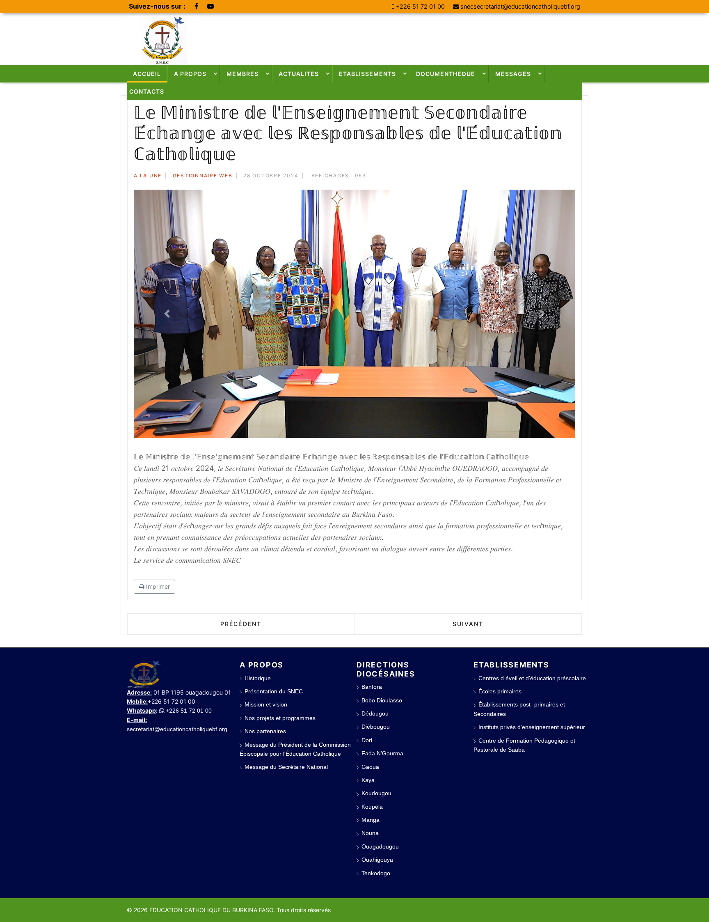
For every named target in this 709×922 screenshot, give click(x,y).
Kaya (368, 780)
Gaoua (370, 767)
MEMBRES (242, 73)
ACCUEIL (147, 73)
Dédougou (375, 713)
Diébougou (375, 726)
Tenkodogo (375, 873)
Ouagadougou (380, 846)
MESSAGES (513, 73)
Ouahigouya (377, 859)
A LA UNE (148, 175)
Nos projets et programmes (280, 718)
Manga (370, 819)
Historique (258, 678)
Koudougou (376, 793)
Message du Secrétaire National (286, 767)
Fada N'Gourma (382, 753)
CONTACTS (146, 91)
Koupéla (372, 806)
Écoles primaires (499, 691)
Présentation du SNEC (274, 691)
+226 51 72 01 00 (420, 6)
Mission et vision (266, 704)
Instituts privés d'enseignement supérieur (531, 727)
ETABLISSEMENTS (367, 73)
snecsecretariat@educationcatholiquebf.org (520, 6)
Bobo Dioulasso (381, 700)
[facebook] (196, 6)
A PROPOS (190, 73)
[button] (167, 314)
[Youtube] (210, 6)
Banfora (371, 686)
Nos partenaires (265, 731)
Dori (366, 740)
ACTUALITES (299, 73)
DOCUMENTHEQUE (445, 73)
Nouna (370, 833)
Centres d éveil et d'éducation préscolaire (532, 678)
